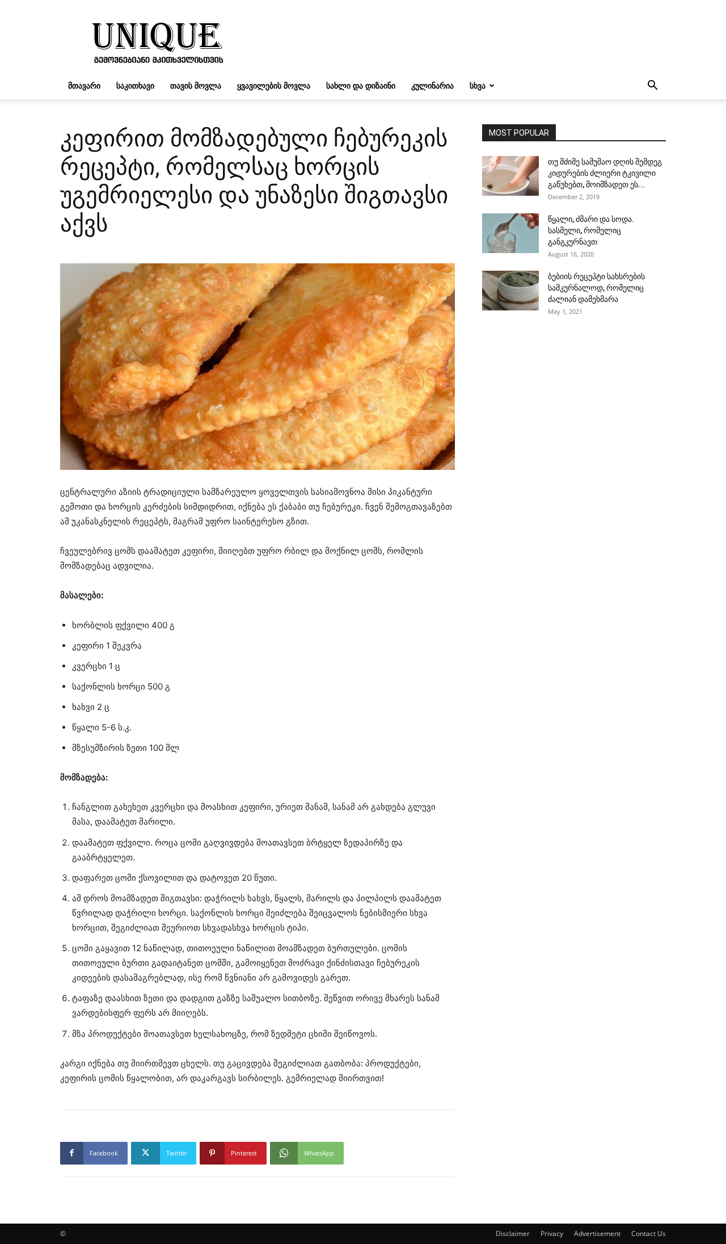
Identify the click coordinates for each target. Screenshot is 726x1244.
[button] (652, 86)
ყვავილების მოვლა (273, 85)
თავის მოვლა (195, 85)
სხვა (478, 85)
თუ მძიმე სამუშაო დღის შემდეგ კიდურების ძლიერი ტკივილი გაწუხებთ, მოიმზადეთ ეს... (605, 173)
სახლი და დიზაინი (360, 85)
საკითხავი (135, 85)
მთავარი (84, 85)
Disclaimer (513, 1233)
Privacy (552, 1233)
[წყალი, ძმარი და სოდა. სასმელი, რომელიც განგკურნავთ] (510, 233)
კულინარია (432, 85)
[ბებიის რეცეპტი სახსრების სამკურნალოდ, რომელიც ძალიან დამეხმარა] (510, 290)
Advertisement (597, 1233)
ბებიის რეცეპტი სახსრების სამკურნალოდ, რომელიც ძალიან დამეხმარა (596, 288)
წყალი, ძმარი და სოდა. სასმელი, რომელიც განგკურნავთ (591, 230)
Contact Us (648, 1233)
